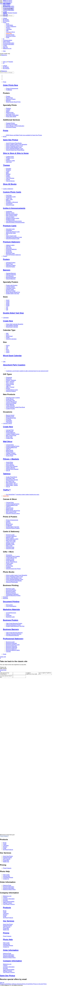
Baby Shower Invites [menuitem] (11, 215)
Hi (3, 38)
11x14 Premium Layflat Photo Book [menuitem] (15, 407)
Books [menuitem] (4, 136)
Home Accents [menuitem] (10, 384)
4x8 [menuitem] (7, 346)
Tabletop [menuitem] (8, 385)
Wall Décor (7, 441)
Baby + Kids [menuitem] (9, 199)
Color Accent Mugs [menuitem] (11, 403)
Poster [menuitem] (8, 337)
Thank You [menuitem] (9, 198)
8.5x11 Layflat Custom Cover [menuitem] (16, 144)
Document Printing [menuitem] (11, 127)
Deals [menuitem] (4, 654)
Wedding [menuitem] (8, 170)
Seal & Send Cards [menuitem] (11, 235)
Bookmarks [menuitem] (9, 252)
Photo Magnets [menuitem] (10, 404)
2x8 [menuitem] (7, 309)
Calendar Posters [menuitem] (10, 288)
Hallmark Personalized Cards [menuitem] (14, 237)
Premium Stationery (11, 242)
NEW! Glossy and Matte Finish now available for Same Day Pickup (24, 135)
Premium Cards (9, 226)
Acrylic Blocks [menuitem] (10, 399)
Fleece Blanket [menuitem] (10, 465)
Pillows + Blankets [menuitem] (11, 380)
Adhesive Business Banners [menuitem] (13, 634)
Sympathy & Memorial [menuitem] (12, 202)
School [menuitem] (8, 179)
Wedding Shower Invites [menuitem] (12, 218)
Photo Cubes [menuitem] (9, 563)
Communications (7, 40)
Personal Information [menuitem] (8, 6)
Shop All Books (9, 184)
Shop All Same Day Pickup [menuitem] (13, 568)
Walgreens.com (7, 48)
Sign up (2, 982)
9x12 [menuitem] (7, 349)
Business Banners (11, 629)
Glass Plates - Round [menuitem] (11, 484)
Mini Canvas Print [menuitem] (11, 482)
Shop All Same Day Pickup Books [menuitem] (15, 150)
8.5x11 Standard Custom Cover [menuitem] (14, 145)
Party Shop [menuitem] (9, 422)
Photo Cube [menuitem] (9, 436)
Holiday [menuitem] (8, 176)
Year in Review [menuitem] (10, 178)
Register (10, 61)
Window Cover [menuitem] (10, 158)
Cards (4, 844)
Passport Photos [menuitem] (10, 123)
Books (4, 842)
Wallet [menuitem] (7, 111)
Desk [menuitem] (7, 334)
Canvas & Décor (10, 32)
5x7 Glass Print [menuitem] (10, 481)
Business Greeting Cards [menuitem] (13, 644)
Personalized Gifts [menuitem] (11, 418)
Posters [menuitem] (8, 96)
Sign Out (5, 47)
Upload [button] (5, 65)
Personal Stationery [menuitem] (11, 249)
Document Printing (11, 602)
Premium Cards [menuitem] (10, 534)
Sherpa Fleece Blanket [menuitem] (12, 469)
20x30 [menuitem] (7, 304)
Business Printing (11, 36)
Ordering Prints (7, 885)
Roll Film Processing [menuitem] (11, 124)
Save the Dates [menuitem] (10, 217)
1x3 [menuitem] (7, 307)
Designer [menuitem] (8, 108)
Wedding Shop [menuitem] (10, 416)
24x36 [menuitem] (7, 305)
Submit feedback (4, 836)
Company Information (9, 898)
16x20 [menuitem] (7, 302)
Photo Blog (6, 860)
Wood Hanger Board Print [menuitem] (13, 292)
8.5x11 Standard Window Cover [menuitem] (14, 148)
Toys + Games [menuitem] (10, 383)
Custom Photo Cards (12, 192)
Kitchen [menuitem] (8, 388)
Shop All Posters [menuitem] (10, 266)
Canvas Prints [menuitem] (10, 430)
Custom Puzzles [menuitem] (10, 408)
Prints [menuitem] (4, 82)
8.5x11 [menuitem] (8, 345)
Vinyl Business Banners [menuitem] (12, 635)
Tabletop (7, 474)
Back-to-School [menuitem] (10, 415)
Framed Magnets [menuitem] (10, 432)
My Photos (6, 19)
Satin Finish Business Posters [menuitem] (14, 623)
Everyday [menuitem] (8, 168)
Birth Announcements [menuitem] (12, 214)
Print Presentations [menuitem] (11, 606)
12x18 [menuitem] (7, 301)
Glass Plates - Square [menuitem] (12, 485)
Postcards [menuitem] (8, 250)
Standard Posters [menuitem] (10, 262)
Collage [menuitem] (8, 109)
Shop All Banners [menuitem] (10, 278)
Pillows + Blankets (11, 459)
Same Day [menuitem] (6, 496)
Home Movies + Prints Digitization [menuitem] (15, 126)
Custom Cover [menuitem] (10, 156)
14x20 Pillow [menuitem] (9, 463)
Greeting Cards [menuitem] (10, 547)
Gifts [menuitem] (4, 361)
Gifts (7, 30)
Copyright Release (8, 877)
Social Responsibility (8, 901)
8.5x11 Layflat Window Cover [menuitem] (14, 147)
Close (1, 670)
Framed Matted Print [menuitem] (11, 447)
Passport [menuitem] (8, 567)
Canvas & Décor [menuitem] (7, 423)
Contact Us (6, 878)
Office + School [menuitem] (10, 387)
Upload (5, 18)
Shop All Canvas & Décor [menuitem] (13, 513)
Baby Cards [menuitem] (9, 545)
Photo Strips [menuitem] (11, 116)
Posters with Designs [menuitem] (11, 285)
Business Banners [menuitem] (11, 277)
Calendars (9, 29)
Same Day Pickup (10, 140)
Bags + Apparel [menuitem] (10, 381)
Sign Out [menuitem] (5, 14)
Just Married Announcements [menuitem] (14, 221)
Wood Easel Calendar (12, 356)
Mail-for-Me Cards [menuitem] (11, 233)
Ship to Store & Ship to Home (16, 153)
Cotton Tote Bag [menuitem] (10, 406)
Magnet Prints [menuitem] (9, 112)
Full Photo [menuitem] (9, 195)
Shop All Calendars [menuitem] (11, 339)
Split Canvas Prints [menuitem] (11, 454)
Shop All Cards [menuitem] (10, 205)
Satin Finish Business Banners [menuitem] (14, 632)
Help (4, 51)
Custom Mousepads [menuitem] (11, 401)
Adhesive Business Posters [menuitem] (13, 624)
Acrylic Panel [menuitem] (9, 455)
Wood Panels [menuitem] (9, 431)
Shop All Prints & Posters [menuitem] (13, 528)
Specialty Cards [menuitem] (10, 229)
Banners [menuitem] (8, 100)
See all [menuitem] (8, 470)
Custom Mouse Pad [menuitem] (11, 557)
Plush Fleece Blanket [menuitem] (12, 466)
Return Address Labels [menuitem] (12, 539)
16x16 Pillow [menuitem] (9, 462)
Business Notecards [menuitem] (11, 646)
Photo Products (7, 868)
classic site (3, 656)
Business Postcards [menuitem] (11, 643)
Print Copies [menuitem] (9, 604)
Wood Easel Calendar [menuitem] (12, 326)
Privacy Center (4, 984)
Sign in (5, 61)
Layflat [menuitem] (8, 159)
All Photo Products (8, 849)
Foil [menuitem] (7, 234)
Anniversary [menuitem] (9, 203)
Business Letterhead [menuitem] (11, 647)
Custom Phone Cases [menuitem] (12, 389)
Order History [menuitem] (6, 3)
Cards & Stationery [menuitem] (8, 188)
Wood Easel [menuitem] (9, 336)
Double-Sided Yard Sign (13, 313)
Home (4, 22)
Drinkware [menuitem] (9, 378)
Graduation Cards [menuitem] (11, 196)
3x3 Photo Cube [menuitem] (10, 400)
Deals (7, 37)
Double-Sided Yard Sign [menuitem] (12, 293)
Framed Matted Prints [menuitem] (12, 505)
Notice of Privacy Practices (15, 984)
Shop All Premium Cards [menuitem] (12, 238)
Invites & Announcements (14, 208)
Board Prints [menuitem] (9, 97)
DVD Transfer (6, 859)
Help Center (6, 874)
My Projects (6, 21)
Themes (6, 165)
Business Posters (10, 620)
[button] (4, 63)
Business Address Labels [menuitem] (13, 650)
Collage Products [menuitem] (10, 453)
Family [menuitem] (8, 175)
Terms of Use (25, 984)
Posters (8, 28)
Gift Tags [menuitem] (8, 246)
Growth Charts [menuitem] (10, 289)
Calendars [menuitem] (6, 317)
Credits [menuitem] (5, 11)
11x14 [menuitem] (7, 300)
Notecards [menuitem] (9, 248)
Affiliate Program (7, 903)
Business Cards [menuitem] (10, 253)
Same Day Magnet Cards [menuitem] (13, 231)
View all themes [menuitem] (10, 181)
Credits (5, 45)
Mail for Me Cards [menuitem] (11, 540)
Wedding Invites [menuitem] (10, 219)
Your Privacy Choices (9, 904)
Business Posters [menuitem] (10, 290)
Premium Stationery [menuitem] (11, 536)
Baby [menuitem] (7, 172)
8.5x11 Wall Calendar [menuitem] (14, 324)
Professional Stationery (13, 639)
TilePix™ (7, 490)
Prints (7, 23)
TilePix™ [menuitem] (8, 449)
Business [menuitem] (5, 598)
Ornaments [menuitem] (9, 377)
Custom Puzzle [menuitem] (10, 559)
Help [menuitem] (4, 0)
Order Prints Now (10, 85)
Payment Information (8, 44)
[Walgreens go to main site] (3, 55)
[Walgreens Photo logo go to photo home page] (3, 71)
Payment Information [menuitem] (8, 9)
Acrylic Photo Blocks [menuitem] (11, 477)
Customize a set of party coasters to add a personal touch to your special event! (27, 371)
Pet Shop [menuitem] (8, 419)
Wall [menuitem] (7, 333)
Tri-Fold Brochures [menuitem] (11, 612)
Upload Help (6, 876)
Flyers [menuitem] (7, 614)
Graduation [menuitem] (9, 211)
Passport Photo (10, 34)
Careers (5, 897)
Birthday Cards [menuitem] (10, 543)
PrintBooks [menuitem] (9, 89)
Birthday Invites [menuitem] (10, 212)
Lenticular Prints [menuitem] (10, 113)
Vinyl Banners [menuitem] (10, 276)
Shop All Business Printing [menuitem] (13, 595)
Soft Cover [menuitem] (9, 162)
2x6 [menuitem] (7, 308)
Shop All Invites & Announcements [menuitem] (15, 222)
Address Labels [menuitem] (10, 245)
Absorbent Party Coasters (14, 365)
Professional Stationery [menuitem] (12, 594)
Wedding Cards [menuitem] (10, 544)
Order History (6, 41)
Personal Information (8, 43)
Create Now (8, 321)
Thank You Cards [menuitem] (10, 541)
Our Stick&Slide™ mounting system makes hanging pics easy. (22, 494)
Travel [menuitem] (7, 171)
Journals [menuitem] (8, 651)
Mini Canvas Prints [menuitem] (11, 435)
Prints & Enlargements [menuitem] (12, 88)
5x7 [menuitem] (7, 348)
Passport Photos (7, 857)
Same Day (9, 33)
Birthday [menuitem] (8, 174)
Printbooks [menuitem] (9, 525)
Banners (6, 270)
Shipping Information (8, 888)
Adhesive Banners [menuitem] (11, 274)
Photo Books (9, 25)
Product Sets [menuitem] (9, 438)
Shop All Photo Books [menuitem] (12, 582)
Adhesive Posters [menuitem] (11, 99)
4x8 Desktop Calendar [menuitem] (12, 325)
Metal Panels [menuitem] (9, 450)
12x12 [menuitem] (7, 352)
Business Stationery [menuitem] (11, 648)
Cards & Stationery (11, 26)
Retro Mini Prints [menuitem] (12, 115)
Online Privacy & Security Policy (38, 984)
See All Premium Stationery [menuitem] (13, 254)
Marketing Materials (11, 609)
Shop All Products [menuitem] (11, 391)
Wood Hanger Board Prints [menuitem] (13, 102)
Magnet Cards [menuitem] (10, 537)
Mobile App (6, 861)
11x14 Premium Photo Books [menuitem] (14, 143)
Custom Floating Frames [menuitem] (12, 434)
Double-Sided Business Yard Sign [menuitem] (15, 626)
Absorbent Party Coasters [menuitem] (13, 397)
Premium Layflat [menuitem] (10, 160)
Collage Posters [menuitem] (10, 286)
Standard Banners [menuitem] (11, 273)
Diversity (5, 900)
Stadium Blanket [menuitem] (10, 467)
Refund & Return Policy (9, 889)
